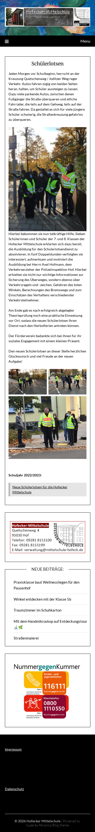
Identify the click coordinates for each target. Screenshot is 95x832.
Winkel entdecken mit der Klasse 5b (42, 599)
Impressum (13, 749)
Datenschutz (14, 789)
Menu (85, 41)
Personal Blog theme (54, 825)
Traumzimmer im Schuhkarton (37, 610)
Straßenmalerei (26, 638)
